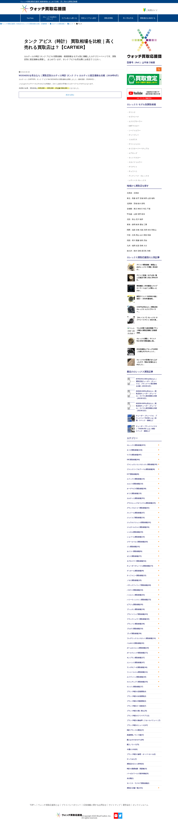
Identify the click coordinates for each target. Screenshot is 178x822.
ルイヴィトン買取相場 (136, 677)
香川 (133, 240)
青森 (133, 198)
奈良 (149, 230)
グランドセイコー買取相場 (138, 508)
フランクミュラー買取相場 (138, 619)
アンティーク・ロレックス (139, 176)
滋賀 (133, 230)
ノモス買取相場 (134, 580)
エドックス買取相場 (136, 479)
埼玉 (145, 209)
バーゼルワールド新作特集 (137, 773)
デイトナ (132, 112)
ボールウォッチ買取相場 (137, 653)
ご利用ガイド (152, 10)
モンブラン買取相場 (136, 658)
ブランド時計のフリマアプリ (138, 716)
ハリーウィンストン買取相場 (139, 600)
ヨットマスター (135, 157)
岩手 (137, 198)
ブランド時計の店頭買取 (136, 691)
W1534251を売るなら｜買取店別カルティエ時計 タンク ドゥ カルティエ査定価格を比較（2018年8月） (69, 75)
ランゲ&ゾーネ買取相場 (137, 667)
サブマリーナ (134, 117)
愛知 (141, 224)
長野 (139, 214)
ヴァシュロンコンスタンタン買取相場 (142, 464)
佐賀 (137, 246)
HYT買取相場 (133, 474)
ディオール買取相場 (135, 571)
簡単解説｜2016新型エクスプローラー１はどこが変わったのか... (147, 288)
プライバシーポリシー (71, 805)
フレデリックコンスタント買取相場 (141, 638)
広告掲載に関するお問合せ (95, 805)
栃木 (139, 203)
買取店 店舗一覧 (135, 788)
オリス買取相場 (134, 493)
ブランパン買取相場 (136, 624)
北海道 (136, 193)
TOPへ (33, 805)
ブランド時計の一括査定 (136, 706)
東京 (135, 209)
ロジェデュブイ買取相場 (137, 682)
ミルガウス (133, 139)
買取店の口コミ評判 (135, 764)
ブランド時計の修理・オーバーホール (141, 754)
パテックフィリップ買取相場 (139, 585)
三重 (145, 224)
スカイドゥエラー (135, 162)
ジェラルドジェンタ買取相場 (139, 522)
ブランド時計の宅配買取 (136, 701)
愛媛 (137, 240)
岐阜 (137, 224)
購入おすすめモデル (135, 740)
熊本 (135, 251)
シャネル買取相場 (135, 532)
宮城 (141, 198)
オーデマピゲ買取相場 (136, 489)
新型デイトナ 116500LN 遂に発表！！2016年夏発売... (147, 297)
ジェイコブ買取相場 (136, 518)
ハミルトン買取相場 (136, 595)
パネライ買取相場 (135, 590)
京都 (137, 230)
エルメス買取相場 (135, 484)
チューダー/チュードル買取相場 (140, 566)
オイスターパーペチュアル (139, 148)
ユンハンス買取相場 (136, 662)
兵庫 (145, 230)
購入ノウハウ (133, 744)
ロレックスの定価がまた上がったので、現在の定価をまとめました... (147, 362)
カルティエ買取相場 (136, 498)
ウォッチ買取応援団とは (48, 805)
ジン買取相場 (133, 547)
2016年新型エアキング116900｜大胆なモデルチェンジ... (147, 350)
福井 (141, 219)
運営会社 (127, 805)
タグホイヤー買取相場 (136, 561)
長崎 (141, 246)
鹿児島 (144, 251)
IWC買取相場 (133, 460)
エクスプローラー (135, 121)
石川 (137, 219)
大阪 (141, 230)
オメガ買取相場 (134, 450)
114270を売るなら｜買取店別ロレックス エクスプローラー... (147, 309)
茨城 (135, 203)
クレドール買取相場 (136, 513)
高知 (145, 240)
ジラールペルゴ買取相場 (137, 542)
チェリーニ (133, 171)
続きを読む (70, 95)
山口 (141, 235)
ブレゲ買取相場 (134, 633)
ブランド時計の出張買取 (136, 696)
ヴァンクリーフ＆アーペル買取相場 (141, 469)
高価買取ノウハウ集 (135, 735)
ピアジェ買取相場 (135, 604)
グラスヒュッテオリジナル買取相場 (141, 503)
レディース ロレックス (137, 180)
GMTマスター (134, 126)
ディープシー (134, 135)
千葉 (148, 209)
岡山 (137, 235)
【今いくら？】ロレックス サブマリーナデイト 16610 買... (147, 319)
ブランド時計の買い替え (137, 711)
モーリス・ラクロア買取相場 (138, 783)
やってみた (132, 759)
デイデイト (133, 167)
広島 (133, 235)
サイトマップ (114, 805)
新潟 (143, 214)
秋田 (145, 198)
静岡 (133, 224)
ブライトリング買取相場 (137, 614)
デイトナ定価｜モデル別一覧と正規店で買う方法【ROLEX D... (147, 277)
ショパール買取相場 (136, 537)
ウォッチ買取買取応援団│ (30, 2)
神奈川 (140, 209)
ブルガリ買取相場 (135, 629)
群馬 (143, 203)
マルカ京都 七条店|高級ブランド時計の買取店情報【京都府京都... (147, 330)
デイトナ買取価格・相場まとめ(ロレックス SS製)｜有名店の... (147, 267)
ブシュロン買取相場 (136, 609)
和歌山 (153, 230)
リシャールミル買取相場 (137, 672)
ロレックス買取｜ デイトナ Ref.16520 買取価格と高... (146, 340)
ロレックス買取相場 (136, 445)
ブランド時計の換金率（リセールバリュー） (143, 720)
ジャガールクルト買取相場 (138, 527)
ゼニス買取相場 (134, 556)
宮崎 (139, 251)
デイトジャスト (135, 144)
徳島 (141, 240)
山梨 (135, 214)
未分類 (130, 778)
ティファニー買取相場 (136, 575)
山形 (149, 198)
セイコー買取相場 (134, 551)
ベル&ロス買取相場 (135, 643)
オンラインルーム (140, 805)
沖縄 (148, 251)
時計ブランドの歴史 (135, 730)
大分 (145, 246)
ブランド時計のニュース (137, 725)
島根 (149, 235)
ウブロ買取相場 (134, 455)
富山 (133, 219)
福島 (153, 198)
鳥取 (145, 235)
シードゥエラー (135, 130)
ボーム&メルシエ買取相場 (138, 648)
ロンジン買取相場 (135, 687)
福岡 (133, 246)
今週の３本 (132, 749)
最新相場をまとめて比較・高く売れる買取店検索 (58, 2)
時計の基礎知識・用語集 (137, 769)
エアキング (133, 153)
